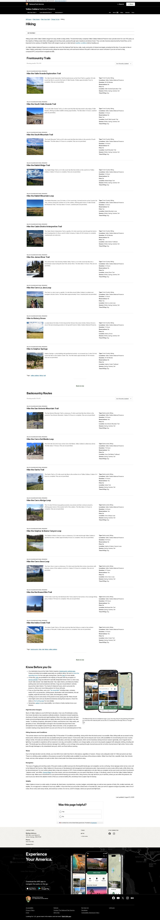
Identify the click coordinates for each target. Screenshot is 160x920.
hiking (41, 375)
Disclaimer (84, 910)
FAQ (83, 833)
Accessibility (29, 908)
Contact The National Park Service (64, 910)
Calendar (127, 12)
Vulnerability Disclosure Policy (90, 913)
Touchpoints (94, 822)
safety (37, 703)
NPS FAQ (56, 913)
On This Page (35, 33)
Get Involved (58, 12)
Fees (133, 12)
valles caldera (35, 375)
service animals (33, 679)
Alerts (115, 12)
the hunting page (39, 701)
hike (40, 649)
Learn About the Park (45, 12)
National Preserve (40, 9)
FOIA (27, 913)
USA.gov (112, 908)
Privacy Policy (30, 910)
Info (110, 12)
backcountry (34, 649)
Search (121, 4)
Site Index (85, 836)
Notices (56, 908)
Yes (63, 811)
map (63, 675)
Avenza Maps (47, 772)
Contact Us (29, 844)
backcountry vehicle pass (67, 671)
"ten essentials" (55, 690)
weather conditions (81, 43)
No (63, 816)
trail (45, 375)
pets (37, 677)
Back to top (80, 386)
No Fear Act (85, 908)
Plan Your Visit (31, 12)
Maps (121, 12)
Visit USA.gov (66, 916)
